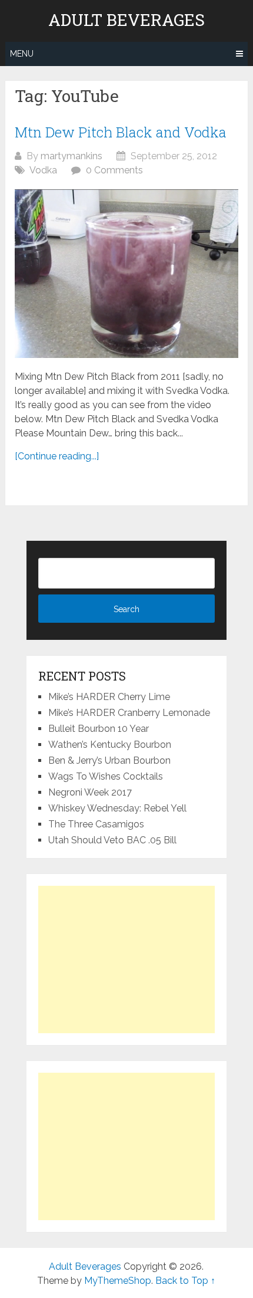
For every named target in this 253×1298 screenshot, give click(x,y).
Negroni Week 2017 (90, 792)
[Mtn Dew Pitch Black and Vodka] (126, 273)
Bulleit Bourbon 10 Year (98, 728)
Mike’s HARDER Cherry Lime (109, 696)
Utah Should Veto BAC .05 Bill (112, 840)
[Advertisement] (126, 959)
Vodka (43, 170)
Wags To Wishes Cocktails (105, 776)
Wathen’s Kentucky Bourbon (109, 744)
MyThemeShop (117, 1280)
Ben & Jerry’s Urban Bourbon (109, 760)
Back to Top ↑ (185, 1280)
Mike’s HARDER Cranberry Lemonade (129, 712)
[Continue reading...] (57, 456)
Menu (22, 53)
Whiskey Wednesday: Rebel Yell (117, 808)
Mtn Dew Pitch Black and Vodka (121, 132)
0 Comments (114, 170)
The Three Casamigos (96, 824)
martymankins (71, 156)
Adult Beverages (126, 20)
